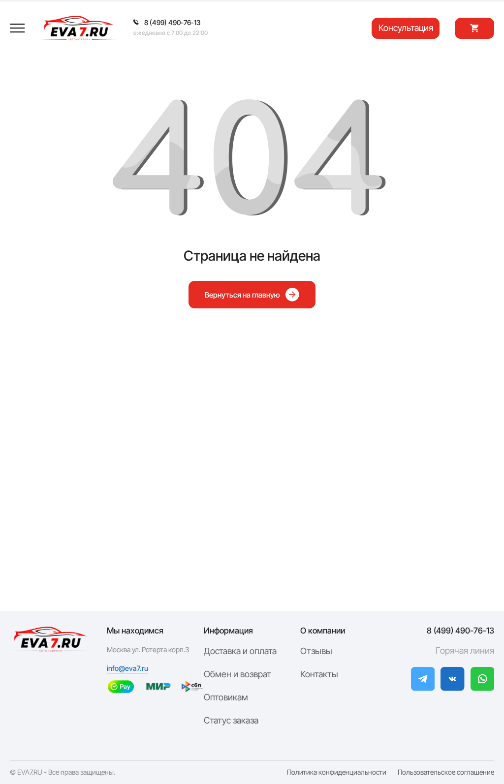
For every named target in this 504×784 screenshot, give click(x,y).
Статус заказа (231, 720)
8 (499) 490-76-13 (460, 631)
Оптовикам (226, 697)
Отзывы (316, 651)
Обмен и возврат (237, 674)
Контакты (319, 674)
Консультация (405, 28)
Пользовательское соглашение (446, 772)
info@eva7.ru (127, 668)
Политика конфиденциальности (336, 772)
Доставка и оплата (240, 651)
